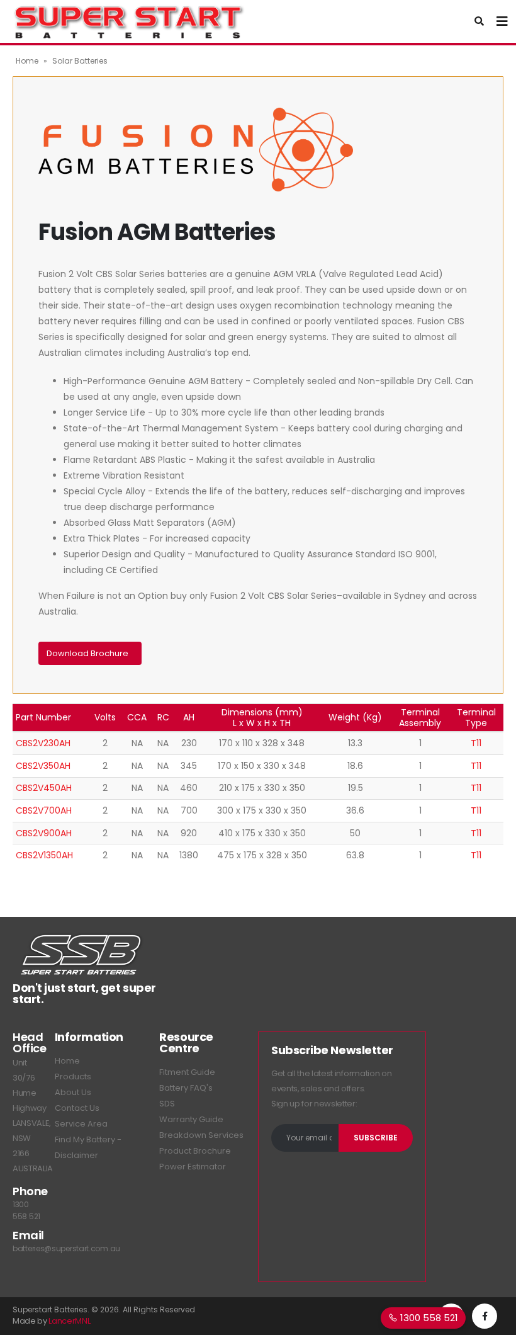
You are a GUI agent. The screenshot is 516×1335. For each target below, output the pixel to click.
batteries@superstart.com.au (66, 1248)
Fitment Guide (187, 1072)
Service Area (81, 1124)
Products (73, 1076)
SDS (167, 1104)
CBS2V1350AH (44, 855)
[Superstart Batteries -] (129, 21)
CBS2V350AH (43, 765)
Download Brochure (88, 653)
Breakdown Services (201, 1135)
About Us (73, 1092)
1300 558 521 (428, 1317)
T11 (476, 743)
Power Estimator (192, 1167)
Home (27, 60)
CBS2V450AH (44, 787)
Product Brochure (195, 1151)
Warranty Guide (191, 1119)
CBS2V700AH (44, 810)
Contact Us (77, 1108)
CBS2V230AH (43, 743)
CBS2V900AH (44, 833)
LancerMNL (69, 1321)
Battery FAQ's (186, 1088)
